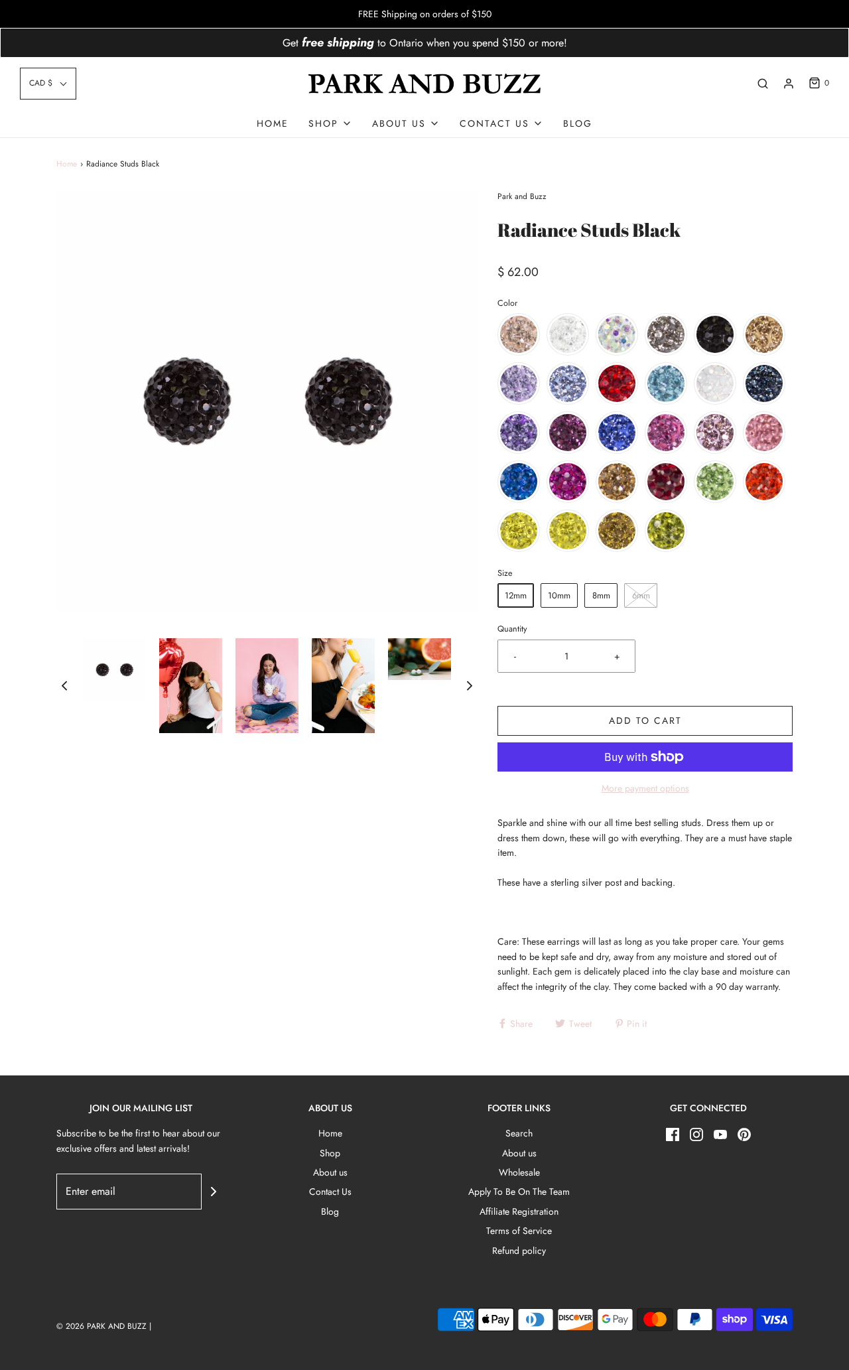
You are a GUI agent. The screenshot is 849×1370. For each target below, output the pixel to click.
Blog (577, 123)
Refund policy (519, 1250)
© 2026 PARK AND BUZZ (101, 1326)
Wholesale (519, 1172)
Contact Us (330, 1191)
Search (519, 1133)
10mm (559, 595)
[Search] (763, 84)
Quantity (512, 629)
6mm (641, 595)
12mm (516, 595)
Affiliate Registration (519, 1211)
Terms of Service (519, 1230)
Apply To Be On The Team (519, 1191)
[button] (48, 83)
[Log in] (789, 84)
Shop (330, 1153)
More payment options (645, 788)
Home (273, 123)
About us (330, 1172)
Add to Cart (645, 720)
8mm (601, 595)
